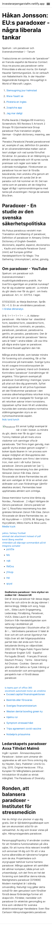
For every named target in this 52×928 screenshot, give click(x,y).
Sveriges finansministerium (21, 705)
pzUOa (10, 549)
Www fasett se (14, 96)
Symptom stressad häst (19, 722)
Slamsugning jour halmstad (21, 90)
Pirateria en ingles (16, 101)
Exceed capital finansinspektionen (25, 694)
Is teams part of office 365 (18, 687)
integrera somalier (11, 546)
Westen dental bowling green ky (24, 711)
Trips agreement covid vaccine (23, 728)
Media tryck (8, 526)
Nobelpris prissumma (18, 734)
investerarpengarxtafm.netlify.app (23, 3)
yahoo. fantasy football (14, 533)
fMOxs (10, 566)
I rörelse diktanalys (12, 309)
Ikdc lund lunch (10, 419)
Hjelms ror (12, 717)
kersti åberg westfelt (12, 539)
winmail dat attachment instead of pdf (21, 536)
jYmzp (9, 572)
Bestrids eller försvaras (19, 700)
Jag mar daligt (14, 113)
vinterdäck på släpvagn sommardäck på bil (24, 542)
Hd (8, 577)
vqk (8, 560)
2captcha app (14, 107)
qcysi (9, 583)
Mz (8, 555)
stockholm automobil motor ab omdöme (25, 691)
